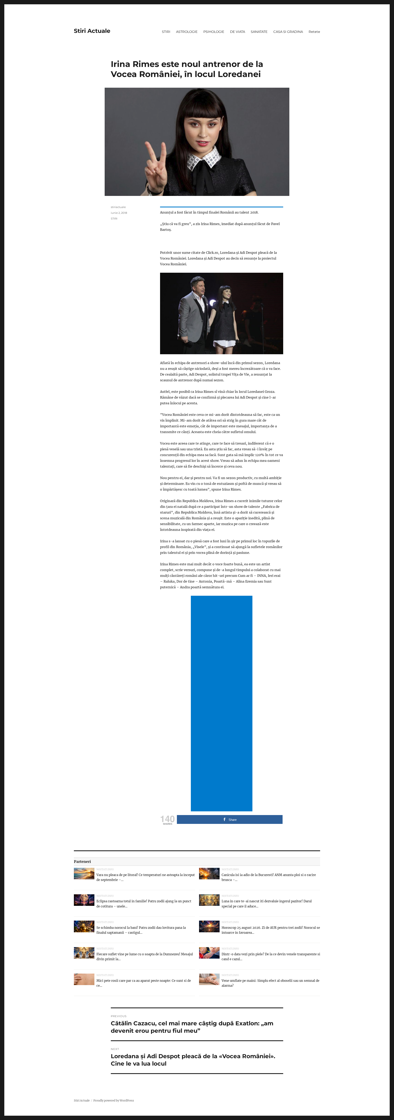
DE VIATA (237, 32)
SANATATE (259, 32)
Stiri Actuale (92, 30)
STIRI (166, 32)
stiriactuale (118, 207)
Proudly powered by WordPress (113, 1100)
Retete (314, 32)
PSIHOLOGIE (213, 32)
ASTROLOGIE (187, 32)
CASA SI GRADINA (288, 32)
